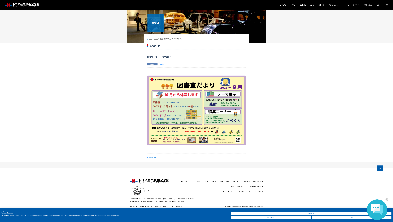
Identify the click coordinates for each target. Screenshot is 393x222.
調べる (214, 181)
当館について (224, 181)
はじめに (283, 5)
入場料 (231, 186)
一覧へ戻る (152, 157)
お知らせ (356, 5)
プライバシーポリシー (244, 191)
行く (192, 181)
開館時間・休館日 (256, 186)
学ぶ (206, 181)
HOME (150, 38)
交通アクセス (242, 186)
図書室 (161, 38)
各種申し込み (258, 181)
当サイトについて (228, 191)
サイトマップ (258, 191)
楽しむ (199, 181)
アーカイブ (236, 181)
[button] (5, 211)
